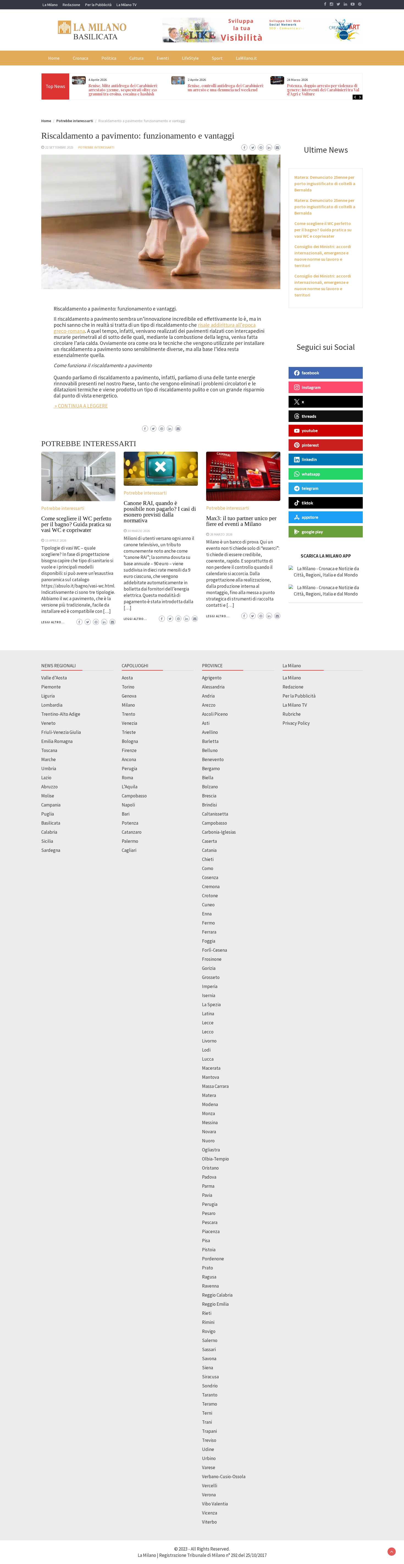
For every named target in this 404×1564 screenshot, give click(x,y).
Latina (208, 1014)
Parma (208, 1186)
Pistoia (208, 1250)
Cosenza (210, 877)
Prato (207, 1268)
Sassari (209, 1349)
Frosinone (212, 959)
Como (207, 868)
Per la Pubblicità (98, 4)
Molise (47, 796)
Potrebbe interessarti (96, 147)
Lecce (208, 1023)
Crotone (210, 896)
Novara (209, 1132)
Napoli (128, 805)
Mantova (210, 1077)
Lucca (208, 1059)
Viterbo (209, 1522)
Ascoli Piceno (215, 714)
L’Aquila (129, 787)
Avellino (210, 732)
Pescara (209, 1222)
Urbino (209, 1458)
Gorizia (208, 968)
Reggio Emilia (215, 1304)
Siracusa (210, 1377)
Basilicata (50, 823)
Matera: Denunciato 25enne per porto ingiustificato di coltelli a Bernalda (324, 183)
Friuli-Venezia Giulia (61, 732)
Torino (128, 687)
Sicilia (47, 841)
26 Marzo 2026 (221, 534)
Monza (208, 1113)
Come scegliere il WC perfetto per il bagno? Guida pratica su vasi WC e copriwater (76, 524)
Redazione (71, 4)
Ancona (129, 759)
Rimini (208, 1322)
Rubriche (292, 714)
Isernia (208, 995)
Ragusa (209, 1277)
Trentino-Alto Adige (60, 714)
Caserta (209, 841)
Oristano (210, 1168)
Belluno (210, 750)
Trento (128, 714)
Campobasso (134, 796)
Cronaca (80, 58)
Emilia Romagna (57, 741)
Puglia (47, 814)
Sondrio (210, 1386)
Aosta (127, 678)
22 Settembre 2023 (59, 147)
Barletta (210, 741)
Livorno (209, 1041)
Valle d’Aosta (54, 678)
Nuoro (208, 1141)
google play (312, 531)
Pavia (207, 1195)
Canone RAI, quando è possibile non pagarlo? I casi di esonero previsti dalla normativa (160, 512)
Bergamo (211, 768)
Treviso (209, 1440)
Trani (207, 1422)
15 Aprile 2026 (55, 540)
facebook (310, 372)
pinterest (310, 444)
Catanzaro (132, 832)
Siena (207, 1368)
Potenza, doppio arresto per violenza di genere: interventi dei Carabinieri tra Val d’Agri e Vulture (323, 90)
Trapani (209, 1431)
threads (309, 415)
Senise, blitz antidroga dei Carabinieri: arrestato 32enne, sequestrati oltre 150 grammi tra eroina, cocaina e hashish (123, 90)
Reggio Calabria (217, 1295)
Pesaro (208, 1213)
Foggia (208, 941)
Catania (209, 850)
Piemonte (51, 687)
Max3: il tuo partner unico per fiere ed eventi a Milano (241, 521)
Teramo (209, 1404)
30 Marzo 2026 (139, 530)
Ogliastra (211, 1150)
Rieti (206, 1313)
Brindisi (209, 805)
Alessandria (213, 687)
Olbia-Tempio (215, 1159)
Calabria (49, 832)
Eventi (163, 58)
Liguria (48, 696)
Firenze (129, 750)
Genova (129, 696)
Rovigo (208, 1331)
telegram (310, 488)
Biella (207, 778)
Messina (210, 1123)
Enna (207, 914)
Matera (209, 1095)
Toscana (49, 750)
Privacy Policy (296, 723)
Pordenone (213, 1259)
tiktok (307, 502)
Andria (208, 696)
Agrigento (212, 678)
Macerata (211, 1068)
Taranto (209, 1395)
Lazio (46, 778)
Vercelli (209, 1486)
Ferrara (209, 932)
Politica (108, 58)
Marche (48, 759)
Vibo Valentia (215, 1504)
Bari (125, 814)
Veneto (48, 723)
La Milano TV (126, 4)
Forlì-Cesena (214, 950)
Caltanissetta (215, 814)
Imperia (209, 986)
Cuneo (208, 905)
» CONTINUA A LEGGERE (81, 405)
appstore (310, 517)
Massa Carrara (215, 1086)
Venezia (129, 723)
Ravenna (210, 1286)
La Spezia (211, 1004)
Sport (217, 58)
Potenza (130, 823)
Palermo (130, 841)
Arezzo (208, 705)
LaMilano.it (246, 58)
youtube (310, 430)
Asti (205, 723)
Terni (207, 1413)
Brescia (209, 796)
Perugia (129, 768)
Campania (50, 805)
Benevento (213, 759)
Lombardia (51, 705)
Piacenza (211, 1231)
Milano (128, 705)
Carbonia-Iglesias (219, 832)
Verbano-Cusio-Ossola (223, 1477)
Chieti (208, 859)
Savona (209, 1359)
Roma (127, 778)
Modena (210, 1104)
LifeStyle (190, 58)
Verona (209, 1495)
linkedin (309, 459)
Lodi (206, 1050)
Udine (208, 1449)
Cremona (211, 886)
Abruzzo (49, 787)
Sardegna (50, 850)
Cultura (136, 58)
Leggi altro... (53, 622)
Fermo (208, 923)
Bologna (130, 741)
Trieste (129, 732)
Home (54, 58)
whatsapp (311, 473)
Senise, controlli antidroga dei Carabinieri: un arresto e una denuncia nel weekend (226, 87)
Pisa (206, 1241)
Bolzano (210, 787)
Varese (208, 1467)
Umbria (48, 768)
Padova (209, 1177)
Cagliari (129, 850)
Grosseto (211, 977)
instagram (311, 387)
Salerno (209, 1340)
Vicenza (209, 1513)
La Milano (50, 4)
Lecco (208, 1032)
